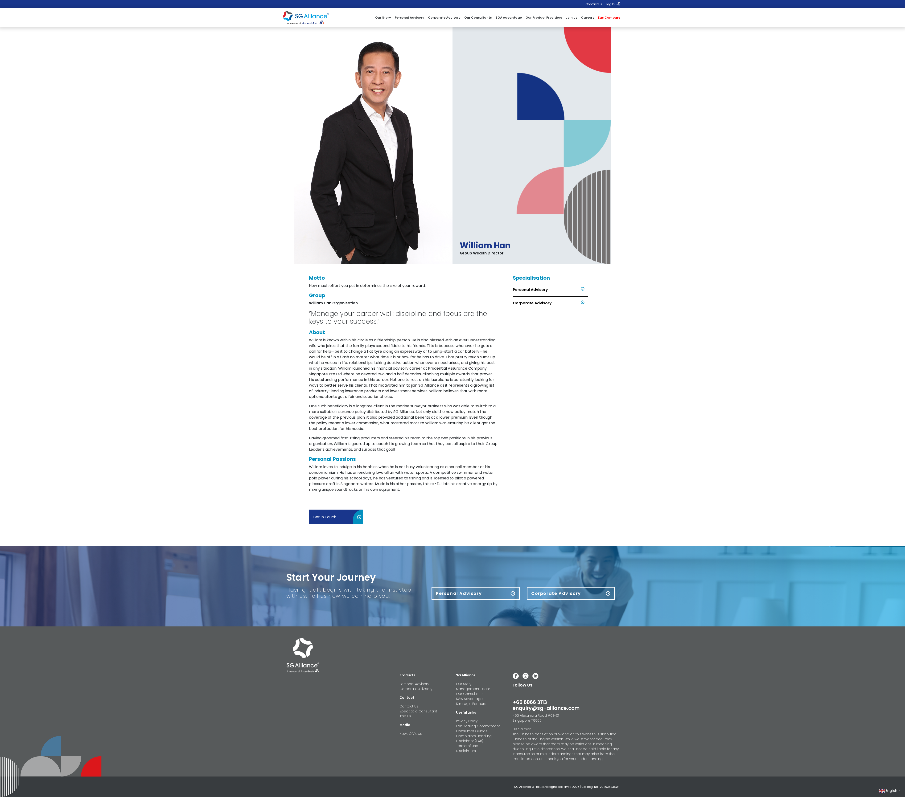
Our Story (383, 17)
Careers (587, 17)
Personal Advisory (409, 17)
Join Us (571, 17)
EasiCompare (609, 17)
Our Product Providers (544, 17)
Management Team (473, 689)
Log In (610, 4)
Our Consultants (478, 17)
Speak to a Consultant (418, 711)
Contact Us (593, 4)
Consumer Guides (471, 731)
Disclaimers (466, 750)
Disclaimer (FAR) (469, 741)
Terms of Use (467, 746)
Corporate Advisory (444, 17)
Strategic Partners (471, 703)
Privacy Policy (466, 721)
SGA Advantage (508, 17)
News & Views (410, 733)
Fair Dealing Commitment (478, 726)
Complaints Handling (474, 736)
